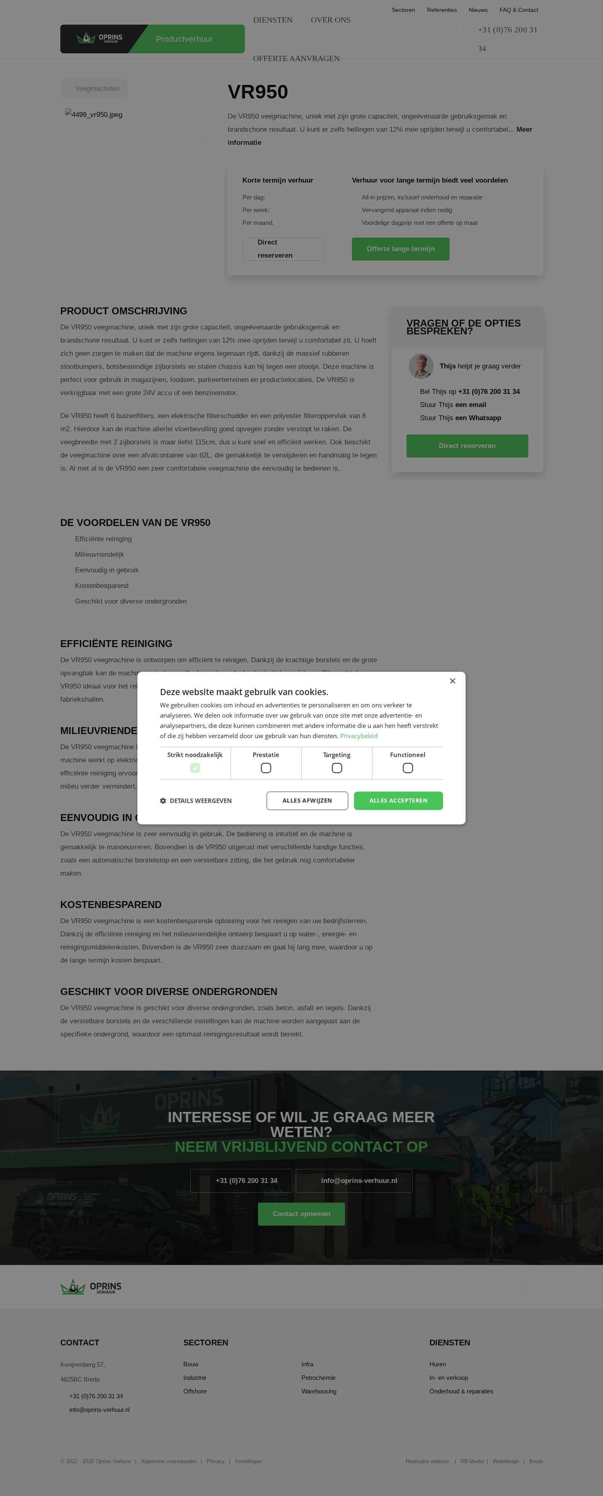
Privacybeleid (359, 736)
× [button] (452, 681)
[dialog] (301, 748)
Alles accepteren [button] (398, 800)
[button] (196, 800)
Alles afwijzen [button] (307, 800)
